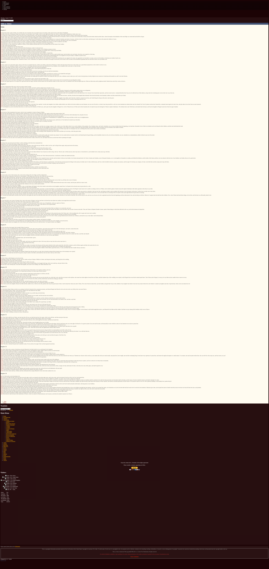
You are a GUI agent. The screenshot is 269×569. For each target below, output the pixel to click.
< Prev (4, 401)
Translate (11, 410)
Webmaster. (17, 546)
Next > (4, 402)
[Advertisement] (134, 14)
